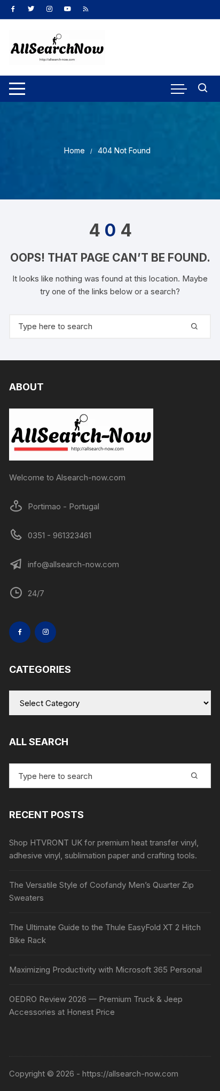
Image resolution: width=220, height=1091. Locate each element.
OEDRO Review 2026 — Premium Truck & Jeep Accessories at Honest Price (96, 1005)
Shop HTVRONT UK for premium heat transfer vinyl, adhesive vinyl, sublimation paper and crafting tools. (104, 848)
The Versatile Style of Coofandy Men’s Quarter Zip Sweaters (101, 891)
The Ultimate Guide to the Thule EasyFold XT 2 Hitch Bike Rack (105, 933)
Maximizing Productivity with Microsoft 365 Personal (105, 969)
